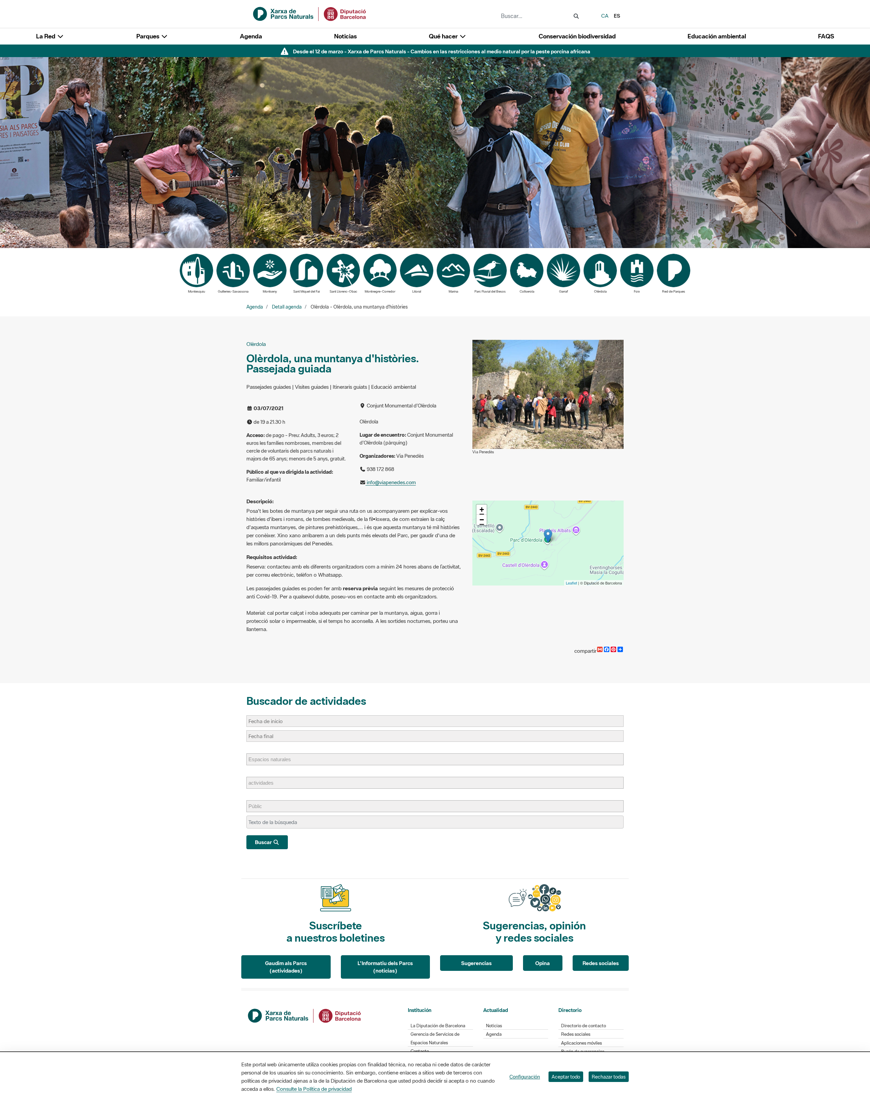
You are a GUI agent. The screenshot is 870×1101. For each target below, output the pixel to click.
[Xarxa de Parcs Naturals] (309, 13)
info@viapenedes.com (391, 482)
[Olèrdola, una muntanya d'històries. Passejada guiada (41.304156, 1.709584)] (548, 536)
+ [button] (482, 509)
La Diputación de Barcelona (438, 1026)
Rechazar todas (609, 1076)
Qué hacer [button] (444, 36)
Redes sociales (600, 963)
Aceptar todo (566, 1076)
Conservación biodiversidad (577, 36)
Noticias (345, 36)
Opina (542, 963)
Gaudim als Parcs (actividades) (286, 967)
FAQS (826, 36)
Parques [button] (148, 36)
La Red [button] (46, 36)
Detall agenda (287, 307)
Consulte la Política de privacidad (314, 1088)
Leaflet (571, 583)
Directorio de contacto (583, 1026)
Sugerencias (476, 963)
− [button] (482, 519)
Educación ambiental (717, 36)
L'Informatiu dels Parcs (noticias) (385, 967)
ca (604, 15)
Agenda (251, 36)
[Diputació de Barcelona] (304, 1015)
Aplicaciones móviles (581, 1043)
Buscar (264, 842)
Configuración (524, 1076)
